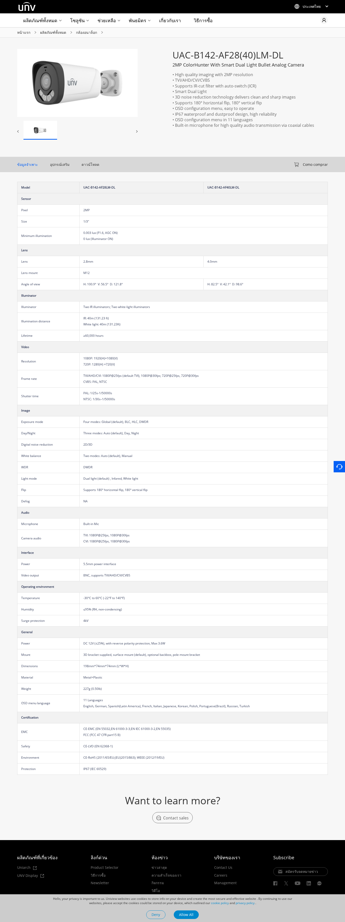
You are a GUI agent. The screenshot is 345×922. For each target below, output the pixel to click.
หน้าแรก (23, 32)
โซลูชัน (77, 20)
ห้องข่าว (160, 857)
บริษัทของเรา (227, 857)
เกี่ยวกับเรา (170, 20)
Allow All (186, 914)
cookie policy (220, 903)
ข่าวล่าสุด (159, 867)
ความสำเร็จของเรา (166, 875)
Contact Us (223, 867)
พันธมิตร (137, 20)
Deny (156, 914)
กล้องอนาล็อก (86, 32)
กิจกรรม (158, 883)
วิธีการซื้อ (203, 20)
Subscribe (283, 857)
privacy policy (245, 903)
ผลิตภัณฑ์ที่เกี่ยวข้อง (37, 857)
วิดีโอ (156, 891)
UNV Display (28, 876)
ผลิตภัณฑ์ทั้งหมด (40, 20)
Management (225, 883)
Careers (220, 875)
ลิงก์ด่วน (99, 857)
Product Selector (104, 867)
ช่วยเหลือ (106, 20)
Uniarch (24, 868)
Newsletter (100, 883)
